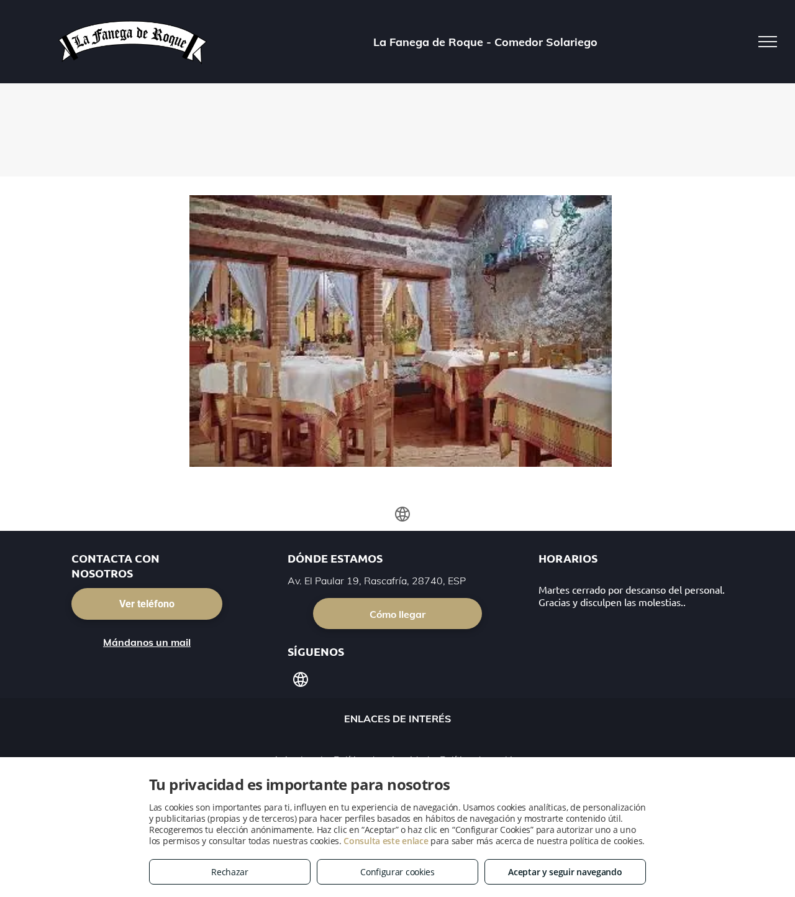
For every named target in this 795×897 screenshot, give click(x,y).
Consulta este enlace (385, 841)
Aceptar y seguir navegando (565, 872)
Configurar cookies (397, 872)
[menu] (768, 41)
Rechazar (229, 872)
